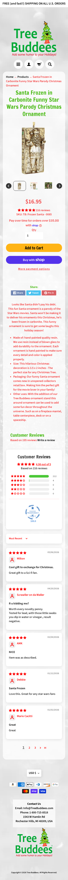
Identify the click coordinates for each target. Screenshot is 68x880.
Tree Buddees (33, 872)
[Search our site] (49, 64)
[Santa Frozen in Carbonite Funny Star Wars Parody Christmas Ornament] (19, 186)
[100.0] (32, 512)
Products (23, 77)
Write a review (46, 440)
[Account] (28, 64)
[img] (17, 553)
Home (9, 77)
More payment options (34, 269)
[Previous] (8, 186)
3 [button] (35, 748)
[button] (27, 210)
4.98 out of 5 (43, 464)
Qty (34, 230)
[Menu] (18, 64)
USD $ (32, 773)
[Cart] (39, 64)
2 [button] (29, 748)
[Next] (59, 186)
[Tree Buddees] (34, 39)
